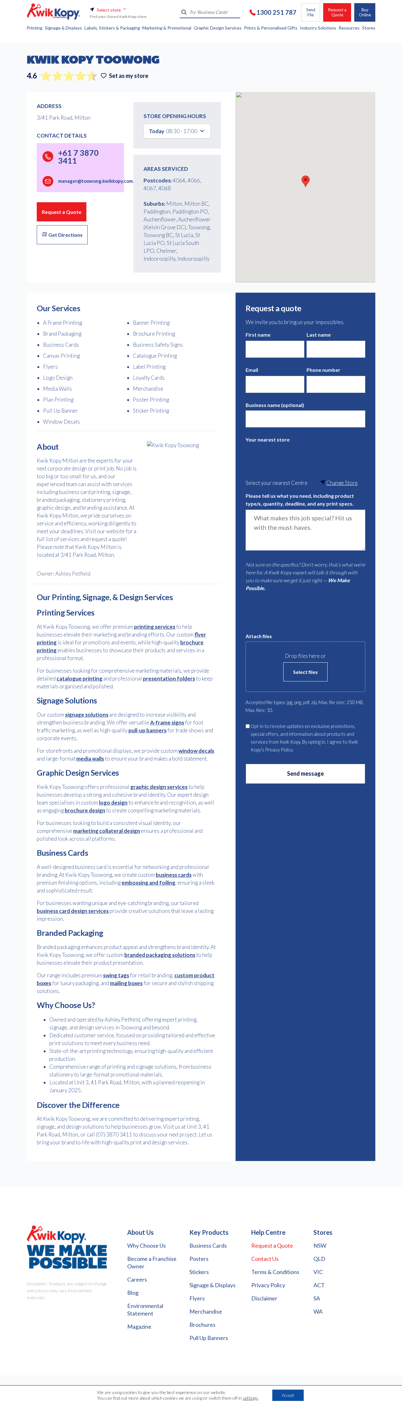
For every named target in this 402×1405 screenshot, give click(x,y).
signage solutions (86, 714)
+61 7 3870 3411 (78, 157)
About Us (140, 1232)
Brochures (202, 1324)
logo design (113, 802)
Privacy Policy (268, 1285)
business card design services (73, 911)
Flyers (197, 1298)
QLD (319, 1258)
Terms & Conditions (275, 1271)
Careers (137, 1279)
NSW (319, 1245)
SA (316, 1298)
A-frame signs (167, 722)
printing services (154, 626)
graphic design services (158, 787)
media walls (90, 758)
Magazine (139, 1326)
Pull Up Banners (208, 1337)
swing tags (116, 975)
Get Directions (65, 235)
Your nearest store (268, 439)
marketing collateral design (106, 830)
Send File (310, 12)
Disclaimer (264, 1298)
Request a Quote (337, 12)
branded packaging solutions (159, 955)
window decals (196, 750)
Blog (133, 1292)
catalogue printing (79, 678)
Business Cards (208, 1245)
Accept (288, 1395)
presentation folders (169, 678)
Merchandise (205, 1311)
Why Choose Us (146, 1245)
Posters (199, 1258)
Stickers (199, 1271)
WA (318, 1311)
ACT (319, 1285)
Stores (322, 1232)
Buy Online (365, 12)
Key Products (208, 1232)
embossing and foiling (148, 882)
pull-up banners (147, 730)
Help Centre (268, 1232)
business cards (174, 874)
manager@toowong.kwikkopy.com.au (98, 181)
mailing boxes (126, 983)
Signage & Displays (212, 1285)
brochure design (85, 810)
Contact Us (265, 1258)
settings (250, 1398)
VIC (318, 1271)
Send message (305, 773)
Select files (305, 672)
